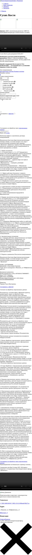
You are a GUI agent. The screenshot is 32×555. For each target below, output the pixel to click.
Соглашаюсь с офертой (6, 287)
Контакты (6, 8)
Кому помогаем (7, 5)
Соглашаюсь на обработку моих (13, 128)
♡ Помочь (3, 11)
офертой (11, 113)
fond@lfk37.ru (25, 503)
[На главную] (11, 0)
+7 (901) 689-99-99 (5, 503)
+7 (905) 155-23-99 (16, 503)
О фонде (5, 3)
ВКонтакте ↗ (4, 512)
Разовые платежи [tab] (19, 71)
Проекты (6, 6)
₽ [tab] (0, 74)
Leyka (8, 133)
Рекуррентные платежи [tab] (7, 71)
